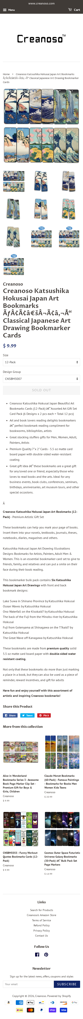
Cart (76, 10)
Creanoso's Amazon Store (41, 915)
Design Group (12, 372)
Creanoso (40, 996)
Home (6, 74)
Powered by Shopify (59, 996)
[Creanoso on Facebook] (37, 955)
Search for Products (41, 910)
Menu (11, 10)
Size (5, 355)
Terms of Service (41, 920)
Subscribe (67, 984)
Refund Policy (42, 925)
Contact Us (41, 935)
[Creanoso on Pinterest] (46, 955)
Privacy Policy (41, 930)
